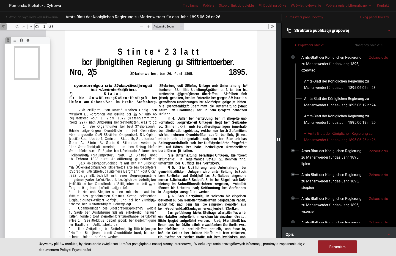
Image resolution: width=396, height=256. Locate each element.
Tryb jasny (190, 5)
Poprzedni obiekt (311, 45)
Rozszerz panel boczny (306, 17)
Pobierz (208, 5)
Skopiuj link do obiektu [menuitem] (236, 5)
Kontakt (383, 5)
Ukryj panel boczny (374, 17)
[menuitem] (333, 64)
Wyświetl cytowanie (306, 5)
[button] (339, 30)
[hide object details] (278, 139)
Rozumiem (337, 247)
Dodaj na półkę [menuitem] (274, 5)
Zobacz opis (378, 57)
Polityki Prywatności (75, 250)
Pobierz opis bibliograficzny (347, 5)
